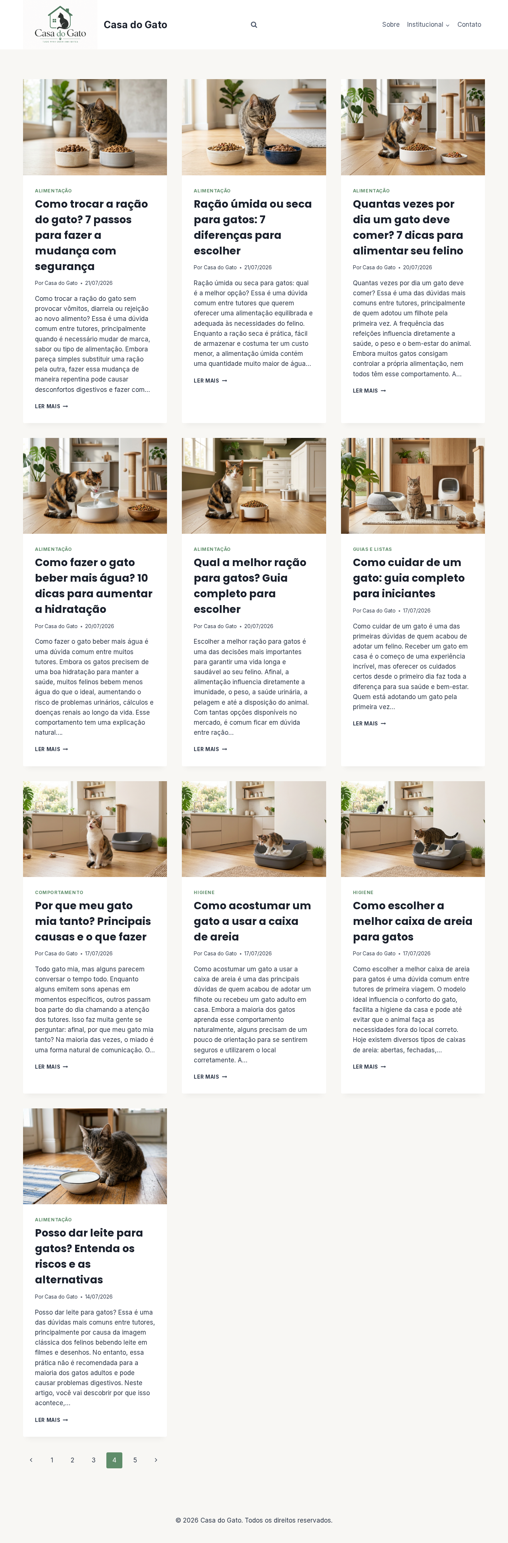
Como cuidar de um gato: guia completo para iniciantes (409, 578)
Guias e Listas (372, 549)
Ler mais (51, 406)
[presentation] (95, 127)
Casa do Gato (61, 283)
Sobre (391, 24)
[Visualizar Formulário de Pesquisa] (254, 25)
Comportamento (59, 892)
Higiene (204, 892)
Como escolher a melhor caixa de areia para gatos (413, 921)
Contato (469, 24)
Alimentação (53, 191)
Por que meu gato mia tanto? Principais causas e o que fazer (93, 921)
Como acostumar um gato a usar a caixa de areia (252, 921)
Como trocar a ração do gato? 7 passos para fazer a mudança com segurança (91, 235)
